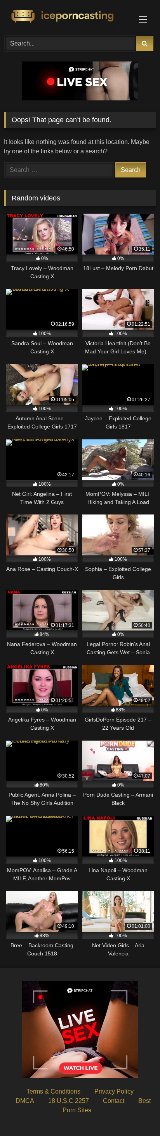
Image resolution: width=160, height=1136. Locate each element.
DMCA (25, 1100)
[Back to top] (135, 1112)
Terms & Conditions (53, 1091)
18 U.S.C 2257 (68, 1100)
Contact (113, 1100)
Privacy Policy (114, 1091)
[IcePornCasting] (65, 17)
